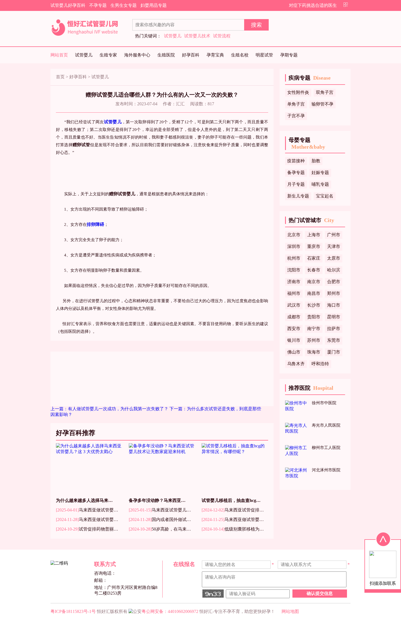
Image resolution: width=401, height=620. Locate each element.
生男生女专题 (123, 5)
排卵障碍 (95, 224)
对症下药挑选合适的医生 (313, 5)
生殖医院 (166, 55)
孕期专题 (289, 55)
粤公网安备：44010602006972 (170, 611)
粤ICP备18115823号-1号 (73, 611)
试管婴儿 (172, 36)
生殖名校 (240, 55)
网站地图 (290, 611)
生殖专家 (108, 55)
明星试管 (264, 55)
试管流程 (222, 36)
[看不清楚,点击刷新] (213, 593)
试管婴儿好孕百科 (67, 5)
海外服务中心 (137, 55)
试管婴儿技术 (197, 36)
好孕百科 (190, 55)
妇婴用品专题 (153, 5)
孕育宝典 (215, 55)
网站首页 (59, 55)
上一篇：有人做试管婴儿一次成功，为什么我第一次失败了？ (109, 408)
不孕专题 (98, 5)
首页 (60, 76)
